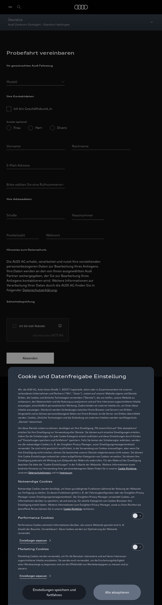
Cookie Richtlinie (127, 468)
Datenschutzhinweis (39, 472)
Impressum (65, 472)
